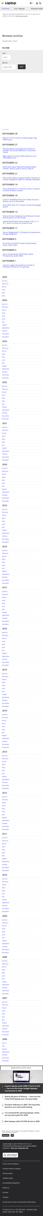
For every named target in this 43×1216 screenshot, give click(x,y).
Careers (5, 1197)
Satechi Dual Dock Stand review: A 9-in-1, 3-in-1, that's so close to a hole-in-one (21, 222)
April (3, 290)
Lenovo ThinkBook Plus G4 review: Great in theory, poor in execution (21, 200)
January (4, 281)
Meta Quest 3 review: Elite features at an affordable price (20, 157)
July (3, 322)
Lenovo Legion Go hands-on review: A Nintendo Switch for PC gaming (19, 266)
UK (12, 1135)
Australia (6, 1135)
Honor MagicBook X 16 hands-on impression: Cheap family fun (22, 233)
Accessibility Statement (11, 1183)
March (4, 287)
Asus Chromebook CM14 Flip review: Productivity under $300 (18, 255)
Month (5, 63)
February (5, 284)
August (4, 325)
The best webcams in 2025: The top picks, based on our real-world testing (22, 1105)
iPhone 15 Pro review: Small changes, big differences (20, 139)
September (5, 328)
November (5, 334)
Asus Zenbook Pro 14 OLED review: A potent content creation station (21, 190)
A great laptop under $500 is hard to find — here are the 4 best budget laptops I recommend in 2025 (22, 1088)
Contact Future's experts (12, 1169)
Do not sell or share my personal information (19, 1202)
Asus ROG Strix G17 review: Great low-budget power (22, 206)
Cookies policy (8, 1178)
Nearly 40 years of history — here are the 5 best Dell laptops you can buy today (22, 1097)
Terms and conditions (11, 1164)
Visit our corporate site (19, 1148)
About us (6, 1188)
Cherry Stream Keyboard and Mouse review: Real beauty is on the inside (21, 217)
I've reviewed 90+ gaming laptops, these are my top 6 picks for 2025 (22, 1114)
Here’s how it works (22, 16)
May (3, 293)
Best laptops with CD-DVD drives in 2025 (22, 1121)
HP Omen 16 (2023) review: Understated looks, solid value (19, 244)
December (5, 337)
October (4, 331)
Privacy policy (8, 1173)
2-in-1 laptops (19, 9)
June (3, 296)
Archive (5, 1192)
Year (4, 53)
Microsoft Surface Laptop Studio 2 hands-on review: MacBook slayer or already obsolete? (21, 179)
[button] (2, 3)
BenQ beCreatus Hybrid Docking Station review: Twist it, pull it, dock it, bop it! (19, 168)
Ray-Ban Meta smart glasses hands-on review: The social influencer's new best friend (19, 150)
